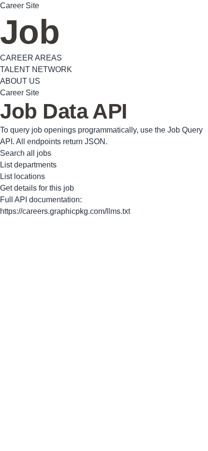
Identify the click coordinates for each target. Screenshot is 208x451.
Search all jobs (25, 153)
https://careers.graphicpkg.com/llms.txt (65, 211)
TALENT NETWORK (36, 69)
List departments (28, 165)
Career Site (19, 5)
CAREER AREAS (31, 58)
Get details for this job (37, 188)
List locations (22, 176)
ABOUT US (20, 81)
